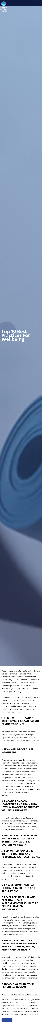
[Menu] (39, 3)
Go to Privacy (32, 1014)
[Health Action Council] (3, 6)
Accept (6, 1020)
